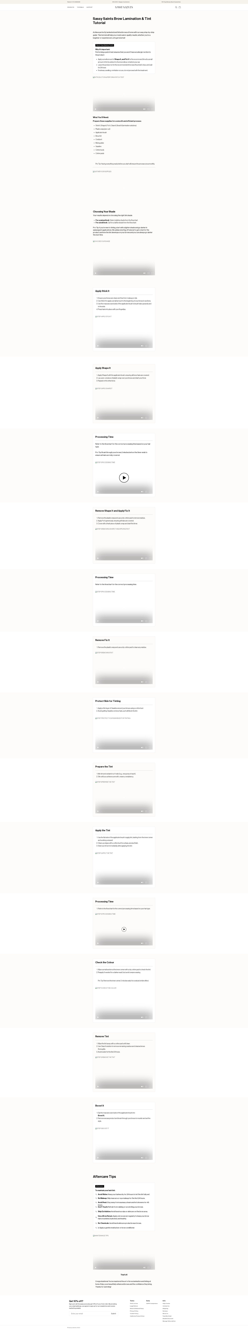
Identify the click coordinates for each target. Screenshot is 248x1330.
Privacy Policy (134, 1311)
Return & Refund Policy (137, 1308)
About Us (165, 1313)
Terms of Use (134, 1303)
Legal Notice (134, 1306)
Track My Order (167, 1316)
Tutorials (80, 7)
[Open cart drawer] (180, 7)
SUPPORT (89, 7)
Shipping (165, 1308)
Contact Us (166, 1306)
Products (70, 7)
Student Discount (168, 1318)
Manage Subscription (169, 1321)
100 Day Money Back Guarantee (171, 2)
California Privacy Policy (137, 1316)
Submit (113, 1313)
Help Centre (166, 1303)
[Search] (176, 7)
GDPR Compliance (152, 1303)
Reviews (165, 1311)
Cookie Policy (134, 1313)
